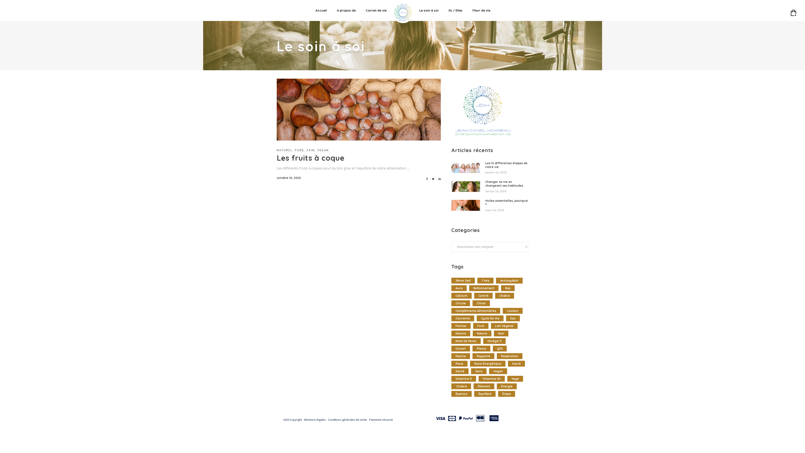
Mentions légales (315, 420)
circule (461, 303)
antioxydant (509, 280)
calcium (461, 296)
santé (460, 371)
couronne (463, 318)
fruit (480, 326)
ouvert (461, 348)
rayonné (483, 356)
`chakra (461, 386)
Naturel (285, 150)
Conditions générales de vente (347, 420)
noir (501, 333)
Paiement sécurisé (381, 420)
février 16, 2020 (495, 191)
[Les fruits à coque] (359, 110)
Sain (310, 150)
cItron (481, 303)
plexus (481, 348)
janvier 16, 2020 (496, 172)
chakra (504, 296)
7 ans (485, 280)
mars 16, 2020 (494, 210)
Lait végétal (504, 326)
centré (483, 296)
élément (484, 386)
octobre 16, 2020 (289, 178)
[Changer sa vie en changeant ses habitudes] (465, 186)
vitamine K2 (492, 379)
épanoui (461, 394)
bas (507, 288)
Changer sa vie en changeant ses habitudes (504, 183)
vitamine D (464, 379)
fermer (461, 326)
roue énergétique (487, 364)
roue (459, 364)
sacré (516, 364)
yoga (515, 379)
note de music (466, 341)
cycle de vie (490, 318)
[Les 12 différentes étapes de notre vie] (465, 167)
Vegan (323, 150)
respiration (509, 356)
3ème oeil (463, 280)
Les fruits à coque (311, 158)
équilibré (484, 394)
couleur (512, 311)
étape (506, 394)
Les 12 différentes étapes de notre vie (506, 165)
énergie (507, 386)
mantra (461, 333)
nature (482, 333)
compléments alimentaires (476, 311)
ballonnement (483, 288)
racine (461, 356)
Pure (299, 150)
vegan (498, 371)
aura (459, 288)
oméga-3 (494, 341)
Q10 (499, 348)
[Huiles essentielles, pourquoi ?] (465, 205)
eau (513, 318)
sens (478, 371)
